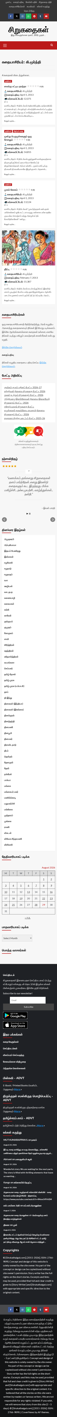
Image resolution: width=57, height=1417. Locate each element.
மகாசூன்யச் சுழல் (23, 1159)
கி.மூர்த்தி (27, 90)
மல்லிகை (8, 809)
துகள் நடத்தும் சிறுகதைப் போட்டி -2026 (23, 395)
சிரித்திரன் (9, 644)
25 (13, 904)
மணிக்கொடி (10, 797)
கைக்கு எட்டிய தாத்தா (23, 86)
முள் (15, 1225)
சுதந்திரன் (9, 650)
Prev (4, 519)
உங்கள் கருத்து (43, 6)
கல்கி (6, 609)
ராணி (7, 827)
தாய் (6, 691)
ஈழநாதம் (8, 574)
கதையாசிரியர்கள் (17, 6)
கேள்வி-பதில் (31, 2)
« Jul (27, 917)
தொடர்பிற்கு (29, 10)
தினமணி (17, 262)
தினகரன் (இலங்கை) (14, 709)
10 (5, 891)
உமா (6, 580)
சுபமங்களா (9, 662)
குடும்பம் (8, 81)
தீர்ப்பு (15, 269)
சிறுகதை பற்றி (45, 2)
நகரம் (34, 1139)
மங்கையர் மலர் (11, 791)
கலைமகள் (9, 603)
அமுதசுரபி (9, 539)
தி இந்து (8, 697)
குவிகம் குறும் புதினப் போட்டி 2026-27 (23, 387)
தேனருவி (8, 762)
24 (5, 904)
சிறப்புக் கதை (18, 131)
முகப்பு (8, 2)
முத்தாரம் (8, 815)
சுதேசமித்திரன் (11, 656)
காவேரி (7, 615)
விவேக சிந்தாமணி (13, 838)
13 (28, 891)
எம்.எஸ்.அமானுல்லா (32, 1205)
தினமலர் (8, 739)
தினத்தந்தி (9, 721)
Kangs (6, 1182)
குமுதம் (7, 627)
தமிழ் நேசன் (10, 674)
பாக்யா (7, 780)
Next (52, 519)
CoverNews (28, 1412)
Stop (29, 514)
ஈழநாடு (7, 568)
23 (51, 898)
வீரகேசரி (8, 844)
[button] (5, 45)
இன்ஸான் (9, 556)
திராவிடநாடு (10, 744)
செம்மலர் (8, 668)
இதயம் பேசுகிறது (12, 550)
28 (36, 904)
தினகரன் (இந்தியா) (13, 703)
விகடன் (8, 833)
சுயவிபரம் (31, 6)
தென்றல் (8, 756)
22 (43, 898)
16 (51, 891)
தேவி (6, 768)
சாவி (6, 639)
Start (27, 514)
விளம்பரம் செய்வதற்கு (13, 1055)
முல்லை (7, 821)
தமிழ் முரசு (9, 680)
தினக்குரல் (9, 715)
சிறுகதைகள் (28, 29)
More (17, 1089)
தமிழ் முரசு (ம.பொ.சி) (14, 686)
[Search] (52, 45)
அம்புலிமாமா (10, 545)
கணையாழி (9, 597)
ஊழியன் (8, 586)
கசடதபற (8, 592)
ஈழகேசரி (8, 562)
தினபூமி (8, 733)
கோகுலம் (8, 633)
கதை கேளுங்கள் (11, 1041)
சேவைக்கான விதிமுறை (14, 1061)
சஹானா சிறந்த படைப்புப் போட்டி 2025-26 (24, 418)
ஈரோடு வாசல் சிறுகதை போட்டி (19, 406)
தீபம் (6, 750)
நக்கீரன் (8, 774)
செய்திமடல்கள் (10, 1048)
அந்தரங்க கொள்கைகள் (14, 1068)
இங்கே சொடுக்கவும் (12, 347)
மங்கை (7, 786)
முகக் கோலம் (19, 189)
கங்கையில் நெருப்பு (23, 1182)
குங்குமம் (8, 621)
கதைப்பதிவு (18, 2)
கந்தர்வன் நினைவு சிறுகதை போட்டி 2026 (24, 391)
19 (21, 898)
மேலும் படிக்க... (9, 121)
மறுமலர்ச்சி (9, 803)
